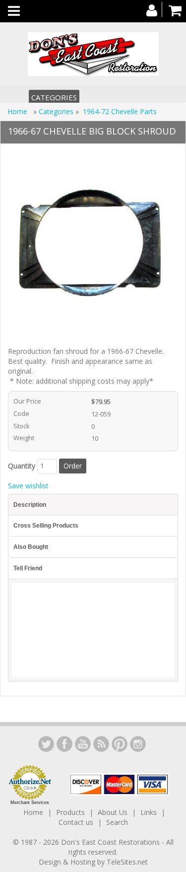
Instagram (138, 744)
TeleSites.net (127, 862)
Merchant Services (29, 802)
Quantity (21, 465)
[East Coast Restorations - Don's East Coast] (93, 54)
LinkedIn (46, 744)
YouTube (83, 744)
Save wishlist (28, 485)
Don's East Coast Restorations (111, 842)
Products (70, 812)
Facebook (64, 744)
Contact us (76, 822)
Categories (54, 97)
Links (148, 812)
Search (117, 822)
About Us (112, 812)
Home (18, 111)
